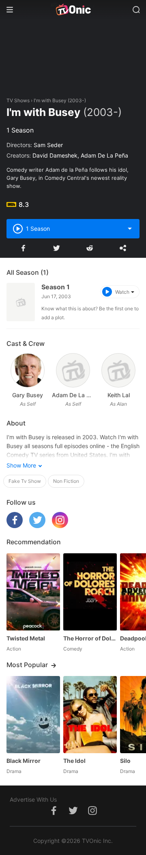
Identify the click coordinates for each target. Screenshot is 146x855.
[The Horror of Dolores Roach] (90, 591)
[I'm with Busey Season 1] (20, 302)
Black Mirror (23, 760)
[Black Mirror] (33, 714)
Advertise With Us (33, 799)
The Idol (74, 760)
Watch (122, 292)
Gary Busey (27, 395)
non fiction (66, 481)
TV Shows (18, 100)
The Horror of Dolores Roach (90, 638)
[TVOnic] (73, 9)
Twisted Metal (25, 638)
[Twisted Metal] (33, 591)
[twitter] (37, 525)
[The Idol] (90, 714)
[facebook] (14, 525)
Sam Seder (48, 144)
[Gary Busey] (27, 370)
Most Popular (27, 665)
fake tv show (25, 481)
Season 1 (55, 287)
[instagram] (60, 525)
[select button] (130, 228)
